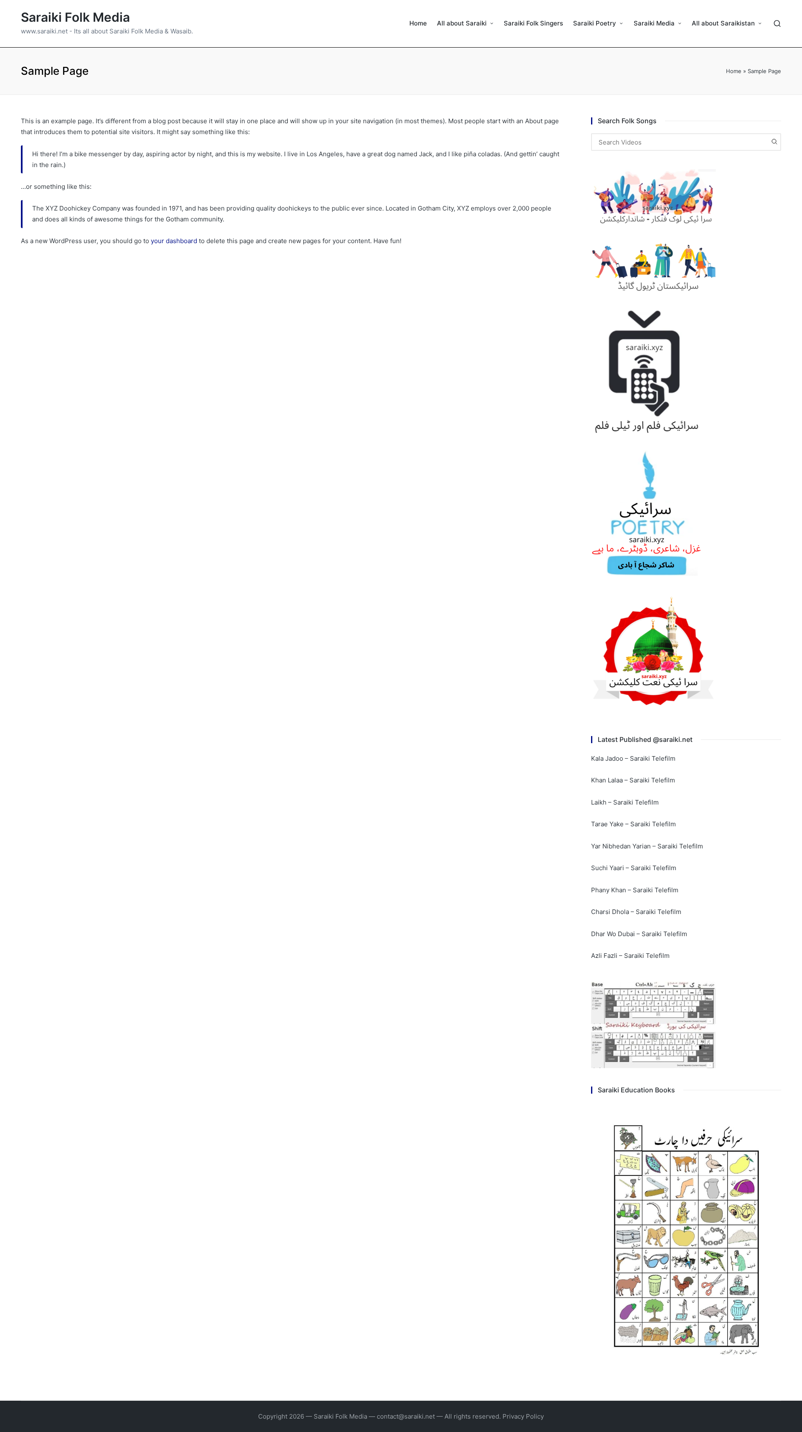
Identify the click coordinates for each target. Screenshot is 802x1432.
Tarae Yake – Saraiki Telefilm (633, 824)
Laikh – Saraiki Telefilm (625, 802)
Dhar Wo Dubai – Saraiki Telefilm (639, 934)
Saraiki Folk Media (75, 17)
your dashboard (174, 241)
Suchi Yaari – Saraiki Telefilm (633, 868)
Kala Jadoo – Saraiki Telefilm (633, 758)
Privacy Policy (523, 1416)
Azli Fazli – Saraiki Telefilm (630, 956)
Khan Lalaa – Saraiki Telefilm (633, 780)
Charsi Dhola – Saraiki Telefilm (636, 912)
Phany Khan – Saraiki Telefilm (634, 890)
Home (733, 71)
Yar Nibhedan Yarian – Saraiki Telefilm (647, 846)
